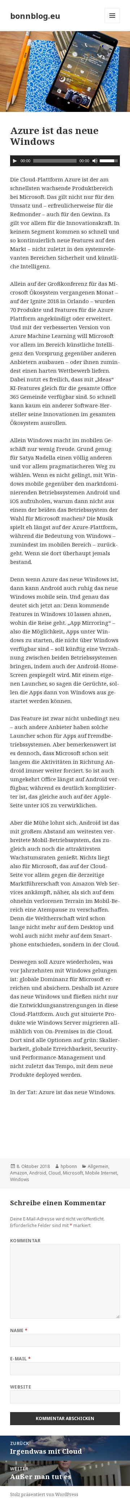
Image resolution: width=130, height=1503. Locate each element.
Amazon (18, 1173)
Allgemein (98, 1166)
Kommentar (25, 1241)
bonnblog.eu (35, 15)
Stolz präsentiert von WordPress (44, 1494)
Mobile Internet (101, 1173)
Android (37, 1173)
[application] (65, 160)
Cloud (54, 1173)
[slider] (110, 160)
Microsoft (73, 1173)
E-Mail (20, 1359)
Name (19, 1330)
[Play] (15, 161)
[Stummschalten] (95, 161)
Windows (19, 1179)
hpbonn (69, 1166)
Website (20, 1387)
